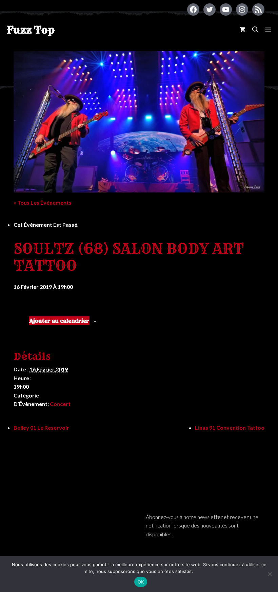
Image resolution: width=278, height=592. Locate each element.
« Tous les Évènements (43, 202)
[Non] (269, 574)
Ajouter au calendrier (59, 320)
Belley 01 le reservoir (41, 427)
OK (141, 582)
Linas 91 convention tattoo (229, 427)
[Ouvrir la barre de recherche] (255, 29)
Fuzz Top (31, 30)
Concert (60, 404)
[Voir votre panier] (242, 29)
